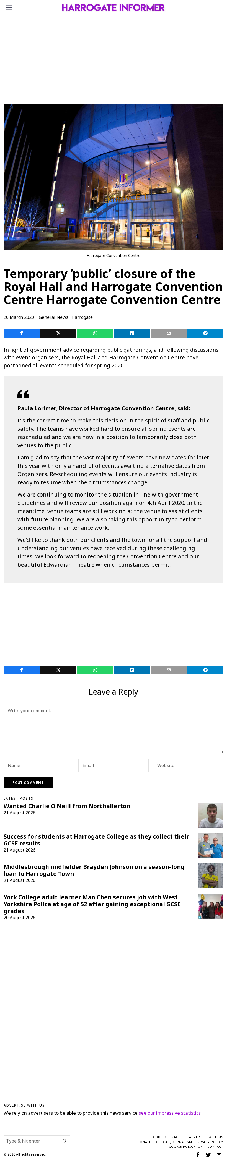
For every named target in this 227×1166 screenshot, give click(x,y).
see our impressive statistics (170, 1113)
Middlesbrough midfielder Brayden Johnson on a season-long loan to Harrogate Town (94, 870)
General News (53, 317)
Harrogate (82, 317)
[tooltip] (22, 333)
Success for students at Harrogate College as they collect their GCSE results (96, 840)
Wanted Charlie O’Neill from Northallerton (67, 806)
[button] (64, 1140)
